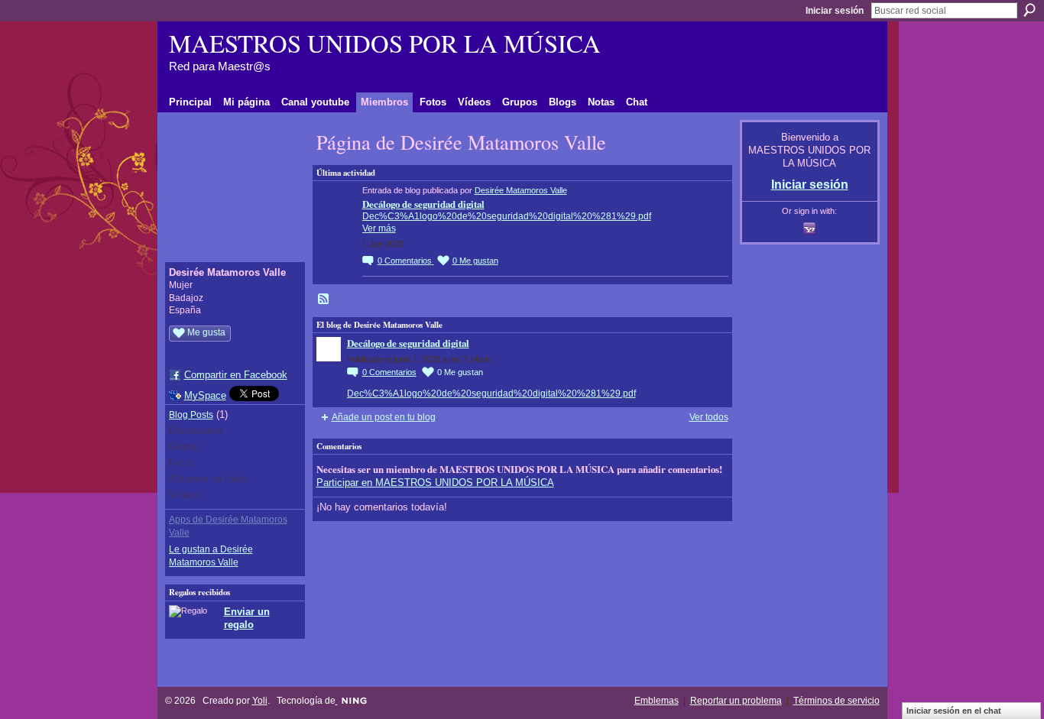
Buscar (1029, 10)
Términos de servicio (836, 700)
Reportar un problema (736, 700)
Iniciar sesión (835, 10)
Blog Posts (191, 415)
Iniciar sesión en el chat (953, 710)
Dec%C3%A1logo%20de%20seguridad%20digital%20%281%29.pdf (506, 216)
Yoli (259, 700)
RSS (324, 299)
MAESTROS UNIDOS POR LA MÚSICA (385, 43)
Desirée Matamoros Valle (521, 190)
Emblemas (656, 700)
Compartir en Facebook (235, 375)
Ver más (379, 228)
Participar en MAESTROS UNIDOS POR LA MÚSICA (435, 482)
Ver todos (708, 417)
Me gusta (206, 332)
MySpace (205, 395)
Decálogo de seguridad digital (423, 203)
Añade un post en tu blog (384, 417)
